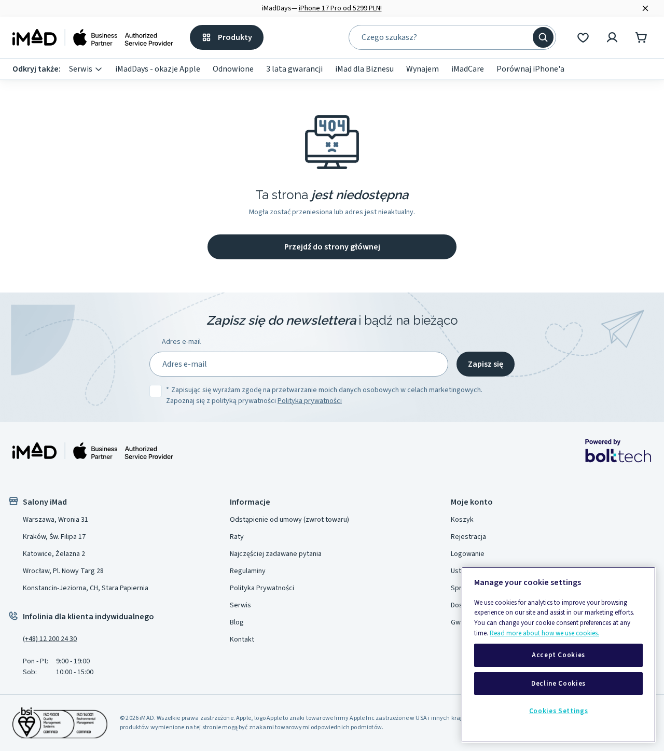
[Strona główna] (92, 37)
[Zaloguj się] (612, 37)
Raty (237, 537)
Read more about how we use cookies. (544, 633)
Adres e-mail (181, 342)
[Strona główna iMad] (92, 450)
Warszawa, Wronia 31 (55, 519)
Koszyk (462, 519)
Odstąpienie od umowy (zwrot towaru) (289, 519)
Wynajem (422, 69)
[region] (558, 655)
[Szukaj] (543, 37)
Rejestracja (468, 537)
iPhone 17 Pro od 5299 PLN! (340, 8)
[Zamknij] (645, 8)
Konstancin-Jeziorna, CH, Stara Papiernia (85, 588)
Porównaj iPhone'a (530, 69)
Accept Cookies (558, 655)
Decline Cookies (558, 683)
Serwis (80, 69)
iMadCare (467, 69)
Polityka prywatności (310, 401)
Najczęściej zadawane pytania (276, 554)
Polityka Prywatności (262, 588)
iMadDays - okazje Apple (157, 69)
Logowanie (468, 554)
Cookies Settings (558, 711)
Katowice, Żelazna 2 (54, 554)
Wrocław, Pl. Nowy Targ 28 (63, 571)
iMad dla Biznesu (364, 69)
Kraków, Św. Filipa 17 (54, 537)
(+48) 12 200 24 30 (50, 639)
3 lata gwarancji (294, 69)
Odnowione (233, 69)
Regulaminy (248, 571)
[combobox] (445, 37)
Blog (237, 622)
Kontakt (242, 639)
